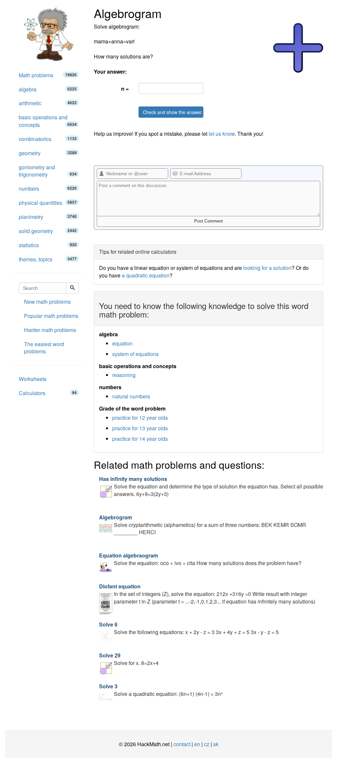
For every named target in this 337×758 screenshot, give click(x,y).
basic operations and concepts (48, 121)
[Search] (72, 288)
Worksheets (32, 379)
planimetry (48, 217)
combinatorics (48, 139)
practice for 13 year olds (140, 428)
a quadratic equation (145, 275)
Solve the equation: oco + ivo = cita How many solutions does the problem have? (200, 559)
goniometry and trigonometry (48, 170)
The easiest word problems (44, 347)
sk (216, 744)
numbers (48, 188)
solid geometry (48, 231)
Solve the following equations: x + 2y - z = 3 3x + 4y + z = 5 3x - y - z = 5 (189, 628)
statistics (48, 245)
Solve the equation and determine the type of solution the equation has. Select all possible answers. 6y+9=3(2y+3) (211, 486)
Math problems (48, 75)
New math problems (47, 301)
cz (206, 744)
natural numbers (131, 396)
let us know (222, 133)
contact (181, 744)
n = (125, 88)
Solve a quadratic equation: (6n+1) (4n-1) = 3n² (160, 690)
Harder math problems (50, 330)
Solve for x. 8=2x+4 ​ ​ (130, 659)
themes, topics (48, 259)
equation (122, 343)
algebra (48, 89)
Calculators (48, 393)
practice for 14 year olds (140, 438)
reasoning (124, 375)
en (197, 744)
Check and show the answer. (173, 112)
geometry (48, 153)
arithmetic (48, 103)
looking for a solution (267, 268)
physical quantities (48, 202)
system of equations (135, 354)
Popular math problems (51, 316)
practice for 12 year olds (140, 417)
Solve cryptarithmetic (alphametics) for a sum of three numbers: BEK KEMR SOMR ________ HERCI (202, 524)
